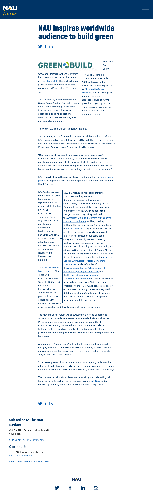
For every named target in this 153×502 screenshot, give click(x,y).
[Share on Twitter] (40, 46)
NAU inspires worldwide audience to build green (76, 31)
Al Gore (96, 380)
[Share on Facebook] (45, 46)
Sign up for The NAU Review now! (27, 439)
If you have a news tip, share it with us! (29, 461)
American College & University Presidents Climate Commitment (88, 260)
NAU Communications (21, 455)
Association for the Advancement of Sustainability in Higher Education (84, 269)
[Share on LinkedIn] (51, 46)
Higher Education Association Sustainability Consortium (81, 276)
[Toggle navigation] (145, 10)
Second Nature (74, 228)
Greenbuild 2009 (49, 81)
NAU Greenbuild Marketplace (48, 269)
